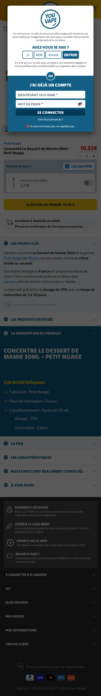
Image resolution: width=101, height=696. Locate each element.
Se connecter (50, 112)
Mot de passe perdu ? (50, 119)
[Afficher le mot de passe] (80, 104)
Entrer (70, 54)
